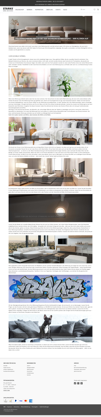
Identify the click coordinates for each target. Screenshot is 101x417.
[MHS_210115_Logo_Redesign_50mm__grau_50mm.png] (8, 9)
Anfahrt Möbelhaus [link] (8, 369)
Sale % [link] (28, 365)
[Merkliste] (94, 9)
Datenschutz (16, 406)
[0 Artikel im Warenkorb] (98, 9)
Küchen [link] (29, 375)
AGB (4, 406)
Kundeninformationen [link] (8, 371)
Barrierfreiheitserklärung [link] (80, 367)
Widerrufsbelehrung (25, 406)
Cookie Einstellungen (44, 406)
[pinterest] (82, 383)
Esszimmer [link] (29, 371)
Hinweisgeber (35, 406)
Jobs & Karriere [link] (77, 371)
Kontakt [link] (5, 365)
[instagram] (78, 383)
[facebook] (75, 383)
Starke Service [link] (6, 367)
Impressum (9, 406)
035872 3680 (6, 390)
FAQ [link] (75, 365)
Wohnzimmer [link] (30, 369)
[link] (19, 10)
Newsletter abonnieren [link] (79, 369)
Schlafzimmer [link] (30, 373)
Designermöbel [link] (31, 367)
